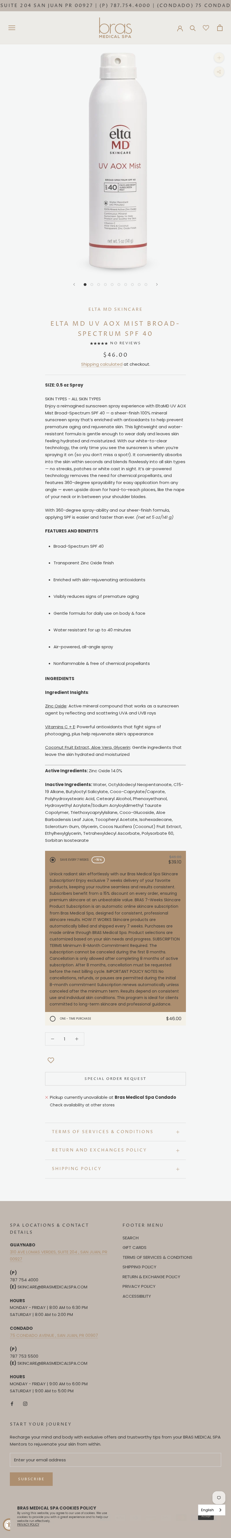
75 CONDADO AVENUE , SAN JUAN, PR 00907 (54, 1335)
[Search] (193, 28)
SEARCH (131, 1238)
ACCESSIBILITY (137, 1296)
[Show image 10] (146, 284)
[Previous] (74, 284)
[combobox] (211, 1509)
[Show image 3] (98, 284)
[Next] (157, 284)
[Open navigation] (11, 27)
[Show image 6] (118, 284)
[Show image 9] (139, 284)
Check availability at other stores (82, 1105)
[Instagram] (25, 1403)
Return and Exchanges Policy (99, 1150)
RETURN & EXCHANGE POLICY (151, 1277)
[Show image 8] (132, 284)
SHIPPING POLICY (139, 1267)
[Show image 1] (85, 284)
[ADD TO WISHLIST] (50, 1060)
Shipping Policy (77, 1169)
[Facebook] (12, 1403)
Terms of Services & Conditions (103, 1132)
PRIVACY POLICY (139, 1286)
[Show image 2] (91, 284)
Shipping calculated (102, 364)
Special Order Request (115, 1078)
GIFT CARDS (134, 1247)
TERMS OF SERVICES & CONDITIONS (157, 1257)
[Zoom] (219, 58)
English (207, 1510)
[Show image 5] (112, 284)
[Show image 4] (105, 284)
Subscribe (31, 1479)
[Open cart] (220, 28)
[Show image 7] (125, 284)
